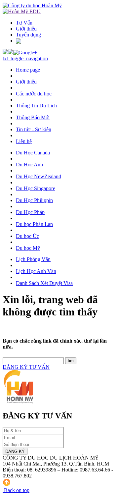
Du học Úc (27, 236)
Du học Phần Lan (34, 224)
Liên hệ (24, 141)
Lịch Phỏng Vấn (33, 259)
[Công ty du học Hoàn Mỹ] (32, 5)
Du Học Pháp (30, 212)
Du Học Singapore (35, 188)
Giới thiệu (26, 28)
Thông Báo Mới (33, 117)
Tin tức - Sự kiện (33, 129)
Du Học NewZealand (38, 176)
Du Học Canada (33, 152)
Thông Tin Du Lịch (36, 105)
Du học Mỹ (28, 248)
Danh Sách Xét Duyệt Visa (44, 283)
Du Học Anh (29, 164)
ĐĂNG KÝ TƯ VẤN (26, 367)
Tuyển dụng (28, 34)
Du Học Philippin (34, 200)
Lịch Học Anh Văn (36, 271)
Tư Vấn (24, 23)
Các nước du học (34, 93)
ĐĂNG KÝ (15, 451)
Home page (28, 70)
